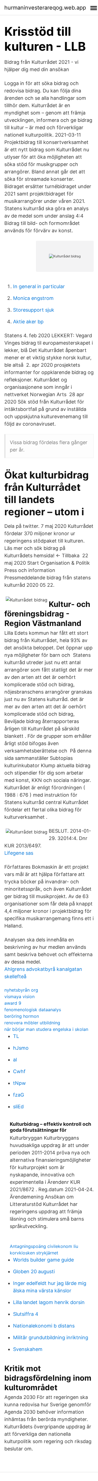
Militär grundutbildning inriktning (50, 1337)
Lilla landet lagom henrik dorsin (49, 1302)
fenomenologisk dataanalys (32, 1009)
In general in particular (39, 286)
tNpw (19, 1083)
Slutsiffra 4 (25, 1314)
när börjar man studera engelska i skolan (46, 1029)
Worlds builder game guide (43, 1260)
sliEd (18, 1106)
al (15, 1059)
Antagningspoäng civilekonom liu (44, 1246)
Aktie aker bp (28, 321)
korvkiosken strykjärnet (34, 1253)
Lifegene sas (18, 853)
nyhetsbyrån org (21, 990)
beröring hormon (21, 1016)
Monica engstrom (33, 298)
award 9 (12, 1003)
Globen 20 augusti (34, 1271)
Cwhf (19, 1071)
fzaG (18, 1095)
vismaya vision (19, 996)
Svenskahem (27, 1349)
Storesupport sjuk (33, 310)
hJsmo (21, 1048)
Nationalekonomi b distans (44, 1326)
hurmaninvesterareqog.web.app (45, 7)
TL (16, 1036)
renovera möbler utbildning (32, 1022)
